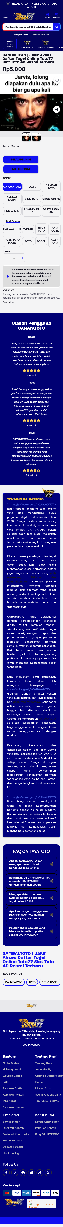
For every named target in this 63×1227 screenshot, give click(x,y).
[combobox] (28, 26)
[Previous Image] (6, 109)
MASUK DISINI (21, 169)
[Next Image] (56, 109)
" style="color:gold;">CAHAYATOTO (31, 504)
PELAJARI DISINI (21, 159)
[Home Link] (24, 17)
